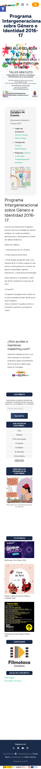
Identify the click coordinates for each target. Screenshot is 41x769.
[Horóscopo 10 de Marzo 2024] (19, 543)
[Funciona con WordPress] (16, 754)
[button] (3, 9)
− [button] (13, 173)
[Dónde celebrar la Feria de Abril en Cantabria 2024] (19, 565)
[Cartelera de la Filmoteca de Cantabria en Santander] (19, 656)
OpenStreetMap (21, 187)
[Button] (35, 4)
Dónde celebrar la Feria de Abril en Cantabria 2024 (17, 597)
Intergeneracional (22, 159)
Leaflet (13, 187)
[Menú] (22, 4)
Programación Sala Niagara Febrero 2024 (17, 635)
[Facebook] (18, 748)
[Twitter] (13, 748)
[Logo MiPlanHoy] (10, 5)
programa (19, 162)
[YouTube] (22, 748)
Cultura (18, 145)
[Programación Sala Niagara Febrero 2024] (19, 603)
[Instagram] (27, 748)
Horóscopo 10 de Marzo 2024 (15, 560)
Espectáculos (20, 149)
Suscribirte (19, 416)
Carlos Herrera (30, 757)
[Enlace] (19, 430)
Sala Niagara (9, 678)
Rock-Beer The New (13, 681)
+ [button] (13, 170)
